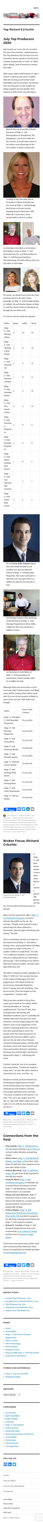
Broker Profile (31, 1120)
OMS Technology (13, 1343)
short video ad (33, 1149)
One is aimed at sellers (27, 1231)
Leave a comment (18, 831)
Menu (36, 8)
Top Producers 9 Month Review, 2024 (22, 1301)
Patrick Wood (24, 829)
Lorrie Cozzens (11, 815)
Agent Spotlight (13, 1416)
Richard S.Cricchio (26, 1124)
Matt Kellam (14, 829)
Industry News (12, 1428)
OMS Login (7, 1512)
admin (8, 1120)
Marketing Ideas (13, 1431)
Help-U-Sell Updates (15, 1425)
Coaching (10, 1422)
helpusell (9, 1271)
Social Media (14, 1274)
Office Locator (12, 1340)
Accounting (11, 1413)
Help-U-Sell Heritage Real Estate (24, 820)
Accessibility (11, 1331)
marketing (15, 1124)
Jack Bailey (26, 827)
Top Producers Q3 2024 (16, 1304)
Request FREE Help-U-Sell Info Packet (22, 1353)
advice (5, 1122)
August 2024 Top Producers (18, 1310)
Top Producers (12, 1443)
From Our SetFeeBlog (18, 1368)
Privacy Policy (11, 1347)
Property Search (13, 1350)
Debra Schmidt (18, 818)
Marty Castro (7, 1276)
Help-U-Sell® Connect (11, 1518)
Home (6, 1475)
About (8, 1328)
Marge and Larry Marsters (30, 1274)
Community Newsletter (13, 1486)
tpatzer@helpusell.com (16, 1253)
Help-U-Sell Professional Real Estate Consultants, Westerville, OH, (22, 1213)
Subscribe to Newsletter (16, 1356)
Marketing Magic (13, 1377)
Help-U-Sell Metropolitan (24, 825)
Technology (11, 1440)
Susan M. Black (16, 1278)
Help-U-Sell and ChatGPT (17, 1374)
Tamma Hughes (28, 1278)
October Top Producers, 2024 (18, 1298)
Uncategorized (12, 1446)
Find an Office (9, 1481)
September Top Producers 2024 (19, 1307)
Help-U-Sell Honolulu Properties (15, 822)
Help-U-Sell (13, 1122)
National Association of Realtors (20, 1434)
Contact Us (8, 1491)
